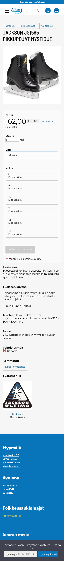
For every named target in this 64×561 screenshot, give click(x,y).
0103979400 (13, 462)
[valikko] (7, 11)
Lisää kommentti (15, 366)
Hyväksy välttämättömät (20, 554)
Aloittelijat (47, 25)
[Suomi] (56, 10)
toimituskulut (47, 121)
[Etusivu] (18, 13)
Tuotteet (9, 25)
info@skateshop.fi (11, 466)
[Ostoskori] (48, 10)
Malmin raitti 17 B (11, 455)
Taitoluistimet (28, 25)
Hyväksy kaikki (48, 554)
